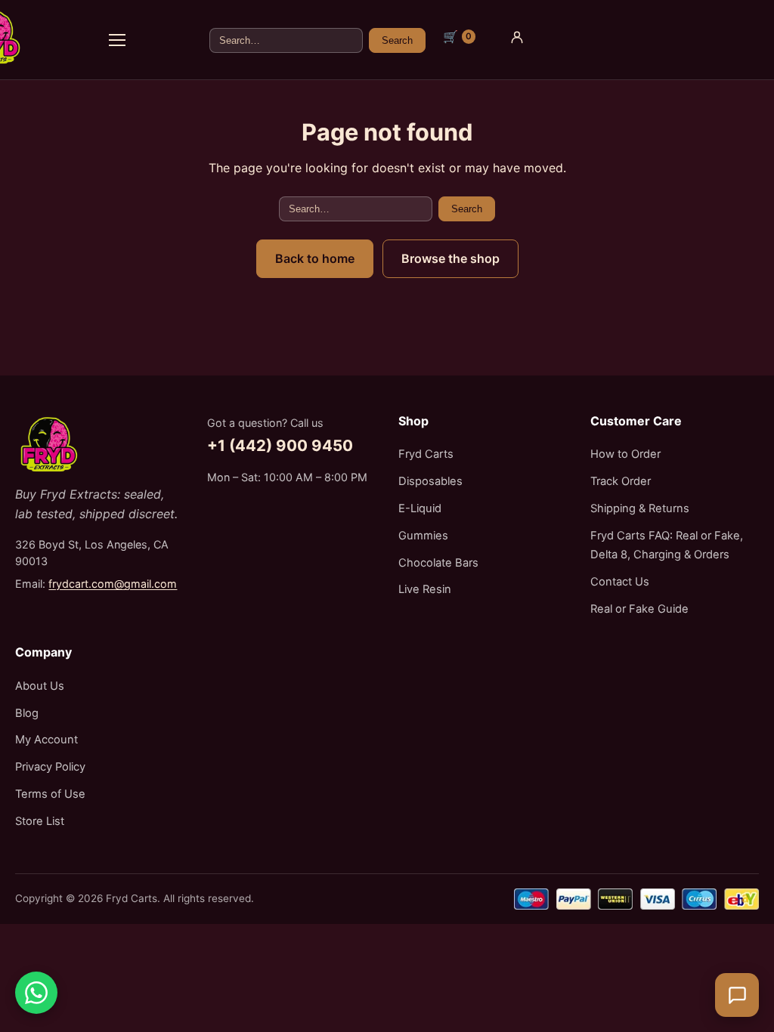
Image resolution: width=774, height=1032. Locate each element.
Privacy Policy (50, 767)
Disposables (430, 481)
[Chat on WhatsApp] (36, 993)
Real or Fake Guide (639, 609)
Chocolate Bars (438, 563)
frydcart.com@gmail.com (112, 583)
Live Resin (424, 589)
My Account (46, 739)
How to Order (625, 454)
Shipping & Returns (639, 508)
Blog (27, 713)
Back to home (314, 258)
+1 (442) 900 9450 (280, 445)
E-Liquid (419, 508)
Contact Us (619, 582)
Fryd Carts (426, 454)
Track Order (620, 481)
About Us (39, 686)
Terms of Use (50, 794)
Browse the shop (450, 258)
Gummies (423, 535)
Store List (39, 821)
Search (397, 40)
